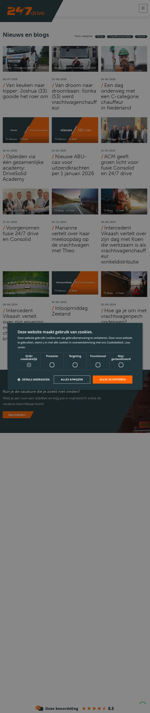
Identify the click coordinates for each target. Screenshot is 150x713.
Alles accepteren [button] (112, 379)
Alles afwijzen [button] (72, 379)
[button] (34, 379)
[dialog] (75, 356)
